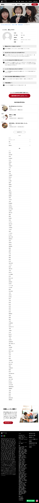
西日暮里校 (10, 203)
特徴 (16, 1)
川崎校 (10, 270)
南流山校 (10, 177)
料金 (19, 1)
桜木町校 (10, 283)
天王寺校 (10, 349)
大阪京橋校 (10, 347)
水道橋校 (10, 193)
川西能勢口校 (11, 367)
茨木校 (10, 356)
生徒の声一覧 (19, 132)
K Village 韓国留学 (21, 498)
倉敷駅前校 (10, 377)
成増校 (10, 255)
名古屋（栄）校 (11, 326)
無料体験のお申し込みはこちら (19, 96)
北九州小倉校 (11, 384)
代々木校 (22, 458)
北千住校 (10, 205)
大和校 (10, 293)
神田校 (10, 190)
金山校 (10, 324)
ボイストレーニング (21, 442)
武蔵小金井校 (11, 263)
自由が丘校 (10, 223)
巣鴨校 (2, 4)
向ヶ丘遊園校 (11, 274)
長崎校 (10, 394)
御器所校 (10, 336)
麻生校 (10, 152)
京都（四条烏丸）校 (12, 343)
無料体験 (34, 4)
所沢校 (10, 173)
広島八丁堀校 (11, 379)
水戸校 (10, 160)
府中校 (10, 261)
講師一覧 (18, 4)
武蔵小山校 (10, 212)
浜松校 (10, 315)
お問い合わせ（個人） (32, 433)
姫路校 (10, 369)
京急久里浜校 (11, 291)
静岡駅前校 (10, 313)
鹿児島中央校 (11, 397)
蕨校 (9, 169)
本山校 (10, 332)
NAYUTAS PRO (25, 439)
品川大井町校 (11, 208)
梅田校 (10, 345)
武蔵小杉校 (10, 268)
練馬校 (10, 257)
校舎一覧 (22, 1)
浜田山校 (10, 244)
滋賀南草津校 (11, 341)
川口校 (10, 167)
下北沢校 (10, 229)
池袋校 (10, 250)
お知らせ (23, 437)
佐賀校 (10, 392)
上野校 (10, 201)
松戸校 (10, 178)
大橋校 (10, 390)
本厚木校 (10, 294)
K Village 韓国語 (21, 497)
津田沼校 (10, 186)
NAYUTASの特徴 (21, 436)
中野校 (10, 240)
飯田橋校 (10, 195)
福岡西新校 (10, 388)
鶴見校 (10, 289)
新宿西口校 (10, 238)
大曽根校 (10, 330)
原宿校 (10, 216)
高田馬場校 (10, 246)
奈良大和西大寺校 (11, 373)
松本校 (10, 309)
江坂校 (10, 354)
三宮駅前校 (10, 360)
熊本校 (10, 395)
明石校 (10, 371)
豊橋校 (10, 317)
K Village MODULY (21, 500)
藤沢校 (10, 298)
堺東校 (10, 358)
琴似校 (10, 156)
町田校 (10, 266)
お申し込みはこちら (8, 422)
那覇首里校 (10, 399)
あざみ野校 (10, 287)
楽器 (19, 443)
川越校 (10, 171)
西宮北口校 (10, 364)
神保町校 (10, 192)
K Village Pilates (21, 499)
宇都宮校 (10, 162)
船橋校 (10, 182)
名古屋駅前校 (20, 478)
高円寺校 (10, 242)
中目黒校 (10, 225)
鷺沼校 (10, 279)
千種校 (10, 328)
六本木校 (10, 199)
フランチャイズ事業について (33, 439)
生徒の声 (23, 4)
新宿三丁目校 (11, 236)
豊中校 (10, 352)
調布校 (10, 259)
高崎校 (10, 163)
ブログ (28, 4)
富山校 (10, 304)
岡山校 (10, 375)
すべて (10, 137)
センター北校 (11, 285)
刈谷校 (10, 321)
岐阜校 (10, 311)
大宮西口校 (10, 165)
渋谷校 (10, 220)
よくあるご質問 (21, 439)
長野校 (10, 308)
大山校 (10, 253)
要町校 (10, 251)
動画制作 (22, 443)
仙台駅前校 (10, 158)
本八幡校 (10, 180)
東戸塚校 (10, 296)
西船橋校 (10, 184)
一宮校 (23, 480)
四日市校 (10, 339)
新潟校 (10, 302)
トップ (14, 1)
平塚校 (10, 300)
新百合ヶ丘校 (11, 278)
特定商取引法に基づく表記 (33, 443)
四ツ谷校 (10, 235)
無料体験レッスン (31, 437)
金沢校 (10, 306)
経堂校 (10, 231)
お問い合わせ (35, 1)
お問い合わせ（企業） (32, 435)
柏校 (9, 188)
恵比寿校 (10, 218)
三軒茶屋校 (10, 227)
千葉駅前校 (10, 175)
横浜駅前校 (10, 281)
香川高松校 (10, 382)
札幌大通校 (10, 154)
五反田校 (10, 210)
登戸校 (10, 276)
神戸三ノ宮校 (11, 362)
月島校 (10, 197)
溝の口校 (10, 272)
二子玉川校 (10, 233)
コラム (26, 1)
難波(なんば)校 (11, 351)
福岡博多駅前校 (11, 386)
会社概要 (30, 446)
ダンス (10, 143)
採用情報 (30, 441)
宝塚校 (23, 486)
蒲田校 (10, 214)
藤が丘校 (10, 334)
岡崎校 (10, 319)
